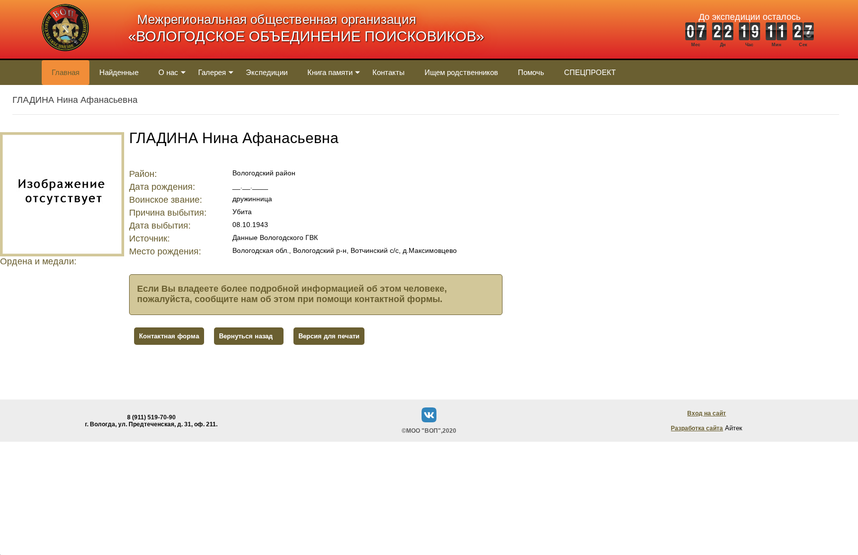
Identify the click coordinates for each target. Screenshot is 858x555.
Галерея (212, 72)
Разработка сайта (697, 428)
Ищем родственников (461, 72)
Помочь (531, 72)
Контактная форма (169, 336)
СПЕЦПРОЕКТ (590, 72)
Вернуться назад (246, 336)
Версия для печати (328, 336)
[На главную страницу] (65, 56)
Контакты (388, 72)
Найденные (119, 72)
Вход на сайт (706, 413)
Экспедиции (266, 72)
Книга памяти (330, 72)
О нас (168, 72)
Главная (65, 72)
